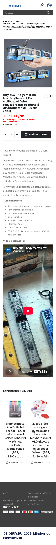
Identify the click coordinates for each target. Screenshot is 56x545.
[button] (5, 6)
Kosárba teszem (38, 134)
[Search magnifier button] (48, 12)
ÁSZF (5, 493)
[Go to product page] (15, 409)
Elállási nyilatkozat (37, 500)
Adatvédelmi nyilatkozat (14, 500)
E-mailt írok (33, 504)
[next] (51, 96)
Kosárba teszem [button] (17, 462)
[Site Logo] (14, 6)
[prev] (46, 96)
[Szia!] (42, 5)
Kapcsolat (8, 504)
